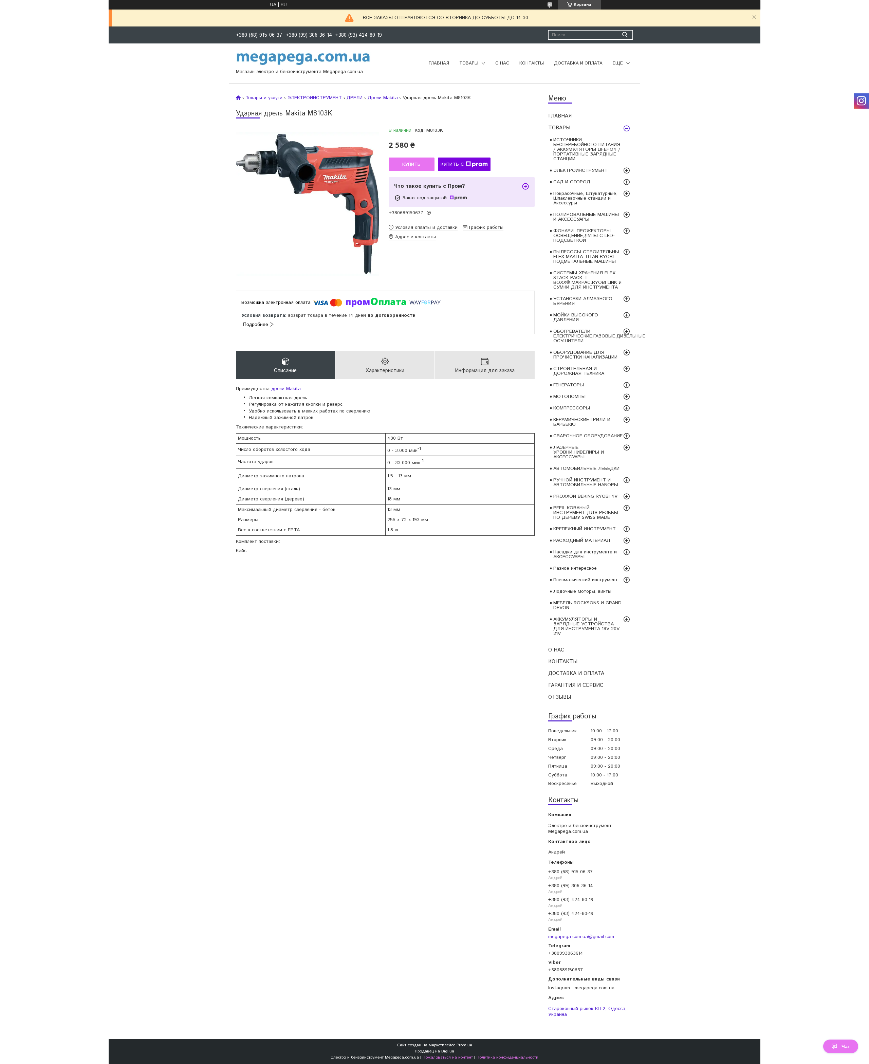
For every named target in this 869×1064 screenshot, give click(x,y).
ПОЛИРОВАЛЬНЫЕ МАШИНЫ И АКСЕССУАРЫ (586, 217)
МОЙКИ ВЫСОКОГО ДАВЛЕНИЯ (575, 317)
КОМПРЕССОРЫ (571, 408)
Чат (846, 1046)
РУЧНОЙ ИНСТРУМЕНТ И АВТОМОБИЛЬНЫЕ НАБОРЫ (585, 482)
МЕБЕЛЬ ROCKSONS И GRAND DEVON (587, 605)
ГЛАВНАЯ (439, 63)
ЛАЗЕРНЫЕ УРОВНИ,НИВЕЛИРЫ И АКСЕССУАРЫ (578, 452)
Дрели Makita (383, 97)
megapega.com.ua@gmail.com (581, 936)
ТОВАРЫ (468, 63)
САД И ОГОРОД (571, 182)
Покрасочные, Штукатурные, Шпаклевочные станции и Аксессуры (585, 198)
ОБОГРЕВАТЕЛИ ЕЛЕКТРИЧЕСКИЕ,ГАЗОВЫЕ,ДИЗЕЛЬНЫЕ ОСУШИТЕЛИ (593, 336)
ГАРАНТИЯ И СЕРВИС (575, 685)
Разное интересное (575, 568)
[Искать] (624, 35)
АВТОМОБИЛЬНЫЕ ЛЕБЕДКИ (586, 468)
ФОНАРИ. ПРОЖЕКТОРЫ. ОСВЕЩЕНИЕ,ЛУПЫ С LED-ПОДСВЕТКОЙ (584, 235)
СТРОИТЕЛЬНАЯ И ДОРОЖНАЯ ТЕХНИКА (578, 371)
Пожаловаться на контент (448, 1057)
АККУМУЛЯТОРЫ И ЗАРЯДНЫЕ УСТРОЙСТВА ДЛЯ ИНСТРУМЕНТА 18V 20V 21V (586, 626)
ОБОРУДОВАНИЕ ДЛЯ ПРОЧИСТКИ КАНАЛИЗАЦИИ (585, 355)
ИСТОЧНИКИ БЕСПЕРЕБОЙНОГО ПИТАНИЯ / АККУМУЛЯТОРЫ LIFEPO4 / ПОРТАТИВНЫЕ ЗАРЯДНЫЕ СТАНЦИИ (586, 149)
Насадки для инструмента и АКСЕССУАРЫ (585, 554)
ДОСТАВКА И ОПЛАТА (578, 63)
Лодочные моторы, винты (582, 591)
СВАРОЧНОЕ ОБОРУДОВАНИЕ (588, 436)
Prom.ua (464, 1045)
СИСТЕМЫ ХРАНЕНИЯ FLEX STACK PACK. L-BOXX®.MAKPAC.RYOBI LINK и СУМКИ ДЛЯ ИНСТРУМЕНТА (587, 280)
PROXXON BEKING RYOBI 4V (585, 496)
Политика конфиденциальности (507, 1057)
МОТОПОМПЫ (569, 396)
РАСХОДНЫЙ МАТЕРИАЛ (581, 540)
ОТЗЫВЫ (559, 697)
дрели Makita (286, 388)
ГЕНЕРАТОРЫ (568, 385)
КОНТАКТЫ (531, 63)
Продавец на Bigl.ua (434, 1051)
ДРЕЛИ (355, 97)
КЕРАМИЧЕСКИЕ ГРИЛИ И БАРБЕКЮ (581, 422)
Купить (411, 164)
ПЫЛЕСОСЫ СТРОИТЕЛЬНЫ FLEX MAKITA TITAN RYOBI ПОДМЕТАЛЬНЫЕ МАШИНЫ (586, 257)
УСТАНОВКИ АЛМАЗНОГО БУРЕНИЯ (582, 301)
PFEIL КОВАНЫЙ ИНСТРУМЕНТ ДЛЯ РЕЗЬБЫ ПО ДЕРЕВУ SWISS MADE (585, 513)
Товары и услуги (263, 97)
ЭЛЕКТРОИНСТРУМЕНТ (580, 170)
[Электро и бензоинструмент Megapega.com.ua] (303, 58)
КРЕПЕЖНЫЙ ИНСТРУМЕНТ (584, 529)
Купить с (452, 164)
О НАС (502, 63)
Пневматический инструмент (585, 579)
